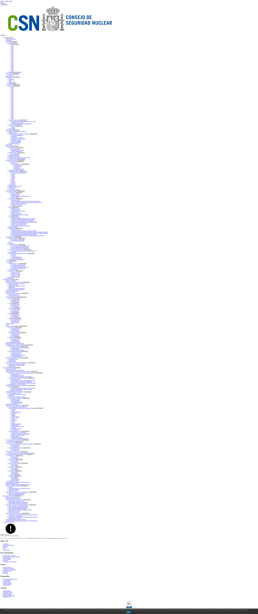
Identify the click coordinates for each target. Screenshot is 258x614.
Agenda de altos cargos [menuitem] (13, 74)
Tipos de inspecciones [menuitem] (13, 294)
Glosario (5, 547)
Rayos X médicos (7, 559)
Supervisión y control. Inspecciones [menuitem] (13, 293)
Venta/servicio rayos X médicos (10, 561)
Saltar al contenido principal (6, 1)
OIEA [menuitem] (10, 207)
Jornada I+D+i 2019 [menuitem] (15, 274)
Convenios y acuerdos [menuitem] (16, 140)
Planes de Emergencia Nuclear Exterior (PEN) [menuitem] (18, 507)
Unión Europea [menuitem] (12, 198)
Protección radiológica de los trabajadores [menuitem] (15, 391)
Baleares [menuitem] (13, 175)
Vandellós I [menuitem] (11, 337)
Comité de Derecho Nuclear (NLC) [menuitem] (18, 224)
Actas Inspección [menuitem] (15, 301)
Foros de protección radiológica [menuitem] (15, 398)
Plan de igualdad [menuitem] (9, 278)
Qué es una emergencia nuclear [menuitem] (12, 497)
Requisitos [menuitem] (11, 487)
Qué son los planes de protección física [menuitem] (17, 364)
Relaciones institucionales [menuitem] (11, 160)
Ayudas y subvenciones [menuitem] (16, 142)
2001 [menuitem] (12, 117)
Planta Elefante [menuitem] (12, 455)
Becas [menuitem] (10, 242)
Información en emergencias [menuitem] (15, 518)
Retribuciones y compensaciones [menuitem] (18, 138)
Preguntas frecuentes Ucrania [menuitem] (17, 122)
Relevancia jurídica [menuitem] (13, 132)
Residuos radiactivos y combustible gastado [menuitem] (20, 196)
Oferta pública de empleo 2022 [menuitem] (17, 240)
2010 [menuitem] (12, 64)
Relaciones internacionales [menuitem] (11, 191)
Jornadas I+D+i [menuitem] (12, 270)
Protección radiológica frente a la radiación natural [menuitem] (16, 385)
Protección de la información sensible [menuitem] (16, 365)
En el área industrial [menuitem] (15, 400)
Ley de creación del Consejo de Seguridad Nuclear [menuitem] (19, 157)
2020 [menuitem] (12, 52)
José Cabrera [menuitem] (11, 327)
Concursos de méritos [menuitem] (13, 244)
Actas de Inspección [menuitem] (13, 490)
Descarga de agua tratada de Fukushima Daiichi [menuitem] (21, 123)
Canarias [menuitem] (13, 176)
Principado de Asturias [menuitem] (16, 411)
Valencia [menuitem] (13, 183)
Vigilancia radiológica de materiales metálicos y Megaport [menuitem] (18, 484)
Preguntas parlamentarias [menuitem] (19, 169)
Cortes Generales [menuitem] (12, 161)
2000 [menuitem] (12, 118)
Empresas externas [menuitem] (15, 436)
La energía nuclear (7, 580)
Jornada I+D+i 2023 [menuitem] (15, 272)
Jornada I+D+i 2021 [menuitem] (15, 273)
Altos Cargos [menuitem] (8, 73)
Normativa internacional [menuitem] (14, 155)
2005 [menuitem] (12, 70)
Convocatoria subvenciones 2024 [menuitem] (18, 264)
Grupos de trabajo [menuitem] (15, 212)
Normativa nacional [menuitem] (13, 152)
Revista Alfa (5, 573)
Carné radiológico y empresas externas (11, 556)
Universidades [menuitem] (12, 188)
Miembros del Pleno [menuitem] (13, 42)
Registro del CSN (7, 596)
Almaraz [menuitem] (10, 298)
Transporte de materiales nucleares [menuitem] (13, 357)
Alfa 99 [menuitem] (13, 127)
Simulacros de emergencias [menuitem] (14, 510)
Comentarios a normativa (8, 568)
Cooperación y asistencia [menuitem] (16, 204)
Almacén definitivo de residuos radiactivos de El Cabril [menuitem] (17, 482)
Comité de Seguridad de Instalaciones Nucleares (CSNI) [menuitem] (23, 218)
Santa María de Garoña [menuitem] (13, 332)
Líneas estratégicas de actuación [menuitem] (18, 355)
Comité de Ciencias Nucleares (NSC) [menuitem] (19, 223)
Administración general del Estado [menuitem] (16, 170)
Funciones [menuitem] (11, 78)
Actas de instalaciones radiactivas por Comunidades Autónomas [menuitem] (22, 408)
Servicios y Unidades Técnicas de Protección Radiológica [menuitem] (21, 444)
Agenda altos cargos (7, 593)
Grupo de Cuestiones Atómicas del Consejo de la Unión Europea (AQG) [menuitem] (26, 202)
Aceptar (128, 612)
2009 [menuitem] (12, 66)
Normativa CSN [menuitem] (12, 147)
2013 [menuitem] (12, 61)
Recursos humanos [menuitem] (10, 236)
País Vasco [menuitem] (13, 182)
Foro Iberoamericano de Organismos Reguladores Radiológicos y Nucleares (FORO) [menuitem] (29, 233)
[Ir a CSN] (59, 35)
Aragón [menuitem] (13, 410)
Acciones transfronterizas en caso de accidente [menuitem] (16, 519)
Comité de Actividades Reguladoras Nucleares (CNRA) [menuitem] (23, 219)
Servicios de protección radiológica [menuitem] (18, 432)
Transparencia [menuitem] (9, 130)
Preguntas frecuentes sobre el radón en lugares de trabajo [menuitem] (23, 388)
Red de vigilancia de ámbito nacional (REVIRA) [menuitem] (21, 381)
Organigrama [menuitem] (8, 40)
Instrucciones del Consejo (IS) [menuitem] (17, 150)
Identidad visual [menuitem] (12, 128)
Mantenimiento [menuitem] (12, 287)
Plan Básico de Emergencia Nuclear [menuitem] (16, 501)
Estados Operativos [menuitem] (10, 323)
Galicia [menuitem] (12, 178)
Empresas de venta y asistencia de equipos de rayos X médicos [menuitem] (22, 453)
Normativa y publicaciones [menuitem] (17, 206)
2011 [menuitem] (12, 63)
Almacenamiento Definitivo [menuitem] (14, 351)
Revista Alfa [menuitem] (11, 125)
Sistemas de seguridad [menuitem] (13, 284)
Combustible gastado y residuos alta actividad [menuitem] (15, 345)
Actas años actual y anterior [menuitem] (14, 295)
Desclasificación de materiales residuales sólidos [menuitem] (21, 376)
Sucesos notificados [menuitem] (15, 302)
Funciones (5, 546)
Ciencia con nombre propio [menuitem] (17, 126)
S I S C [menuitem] (7, 324)
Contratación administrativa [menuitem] (17, 135)
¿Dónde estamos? (7, 590)
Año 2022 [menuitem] (13, 256)
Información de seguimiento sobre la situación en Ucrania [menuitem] (23, 121)
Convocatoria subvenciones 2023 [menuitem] (18, 266)
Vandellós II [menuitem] (11, 318)
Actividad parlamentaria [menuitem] (16, 164)
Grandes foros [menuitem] (12, 228)
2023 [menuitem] (12, 49)
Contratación (6, 543)
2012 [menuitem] (12, 62)
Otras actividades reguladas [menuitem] (17, 437)
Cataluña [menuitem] (13, 177)
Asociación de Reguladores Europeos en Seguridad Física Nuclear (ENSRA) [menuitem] (27, 235)
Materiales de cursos (7, 570)
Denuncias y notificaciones (9, 595)
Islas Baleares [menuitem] (14, 413)
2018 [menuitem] (12, 55)
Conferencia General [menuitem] (15, 209)
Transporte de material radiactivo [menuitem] (13, 485)
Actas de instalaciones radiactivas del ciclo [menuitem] (18, 406)
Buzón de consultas (7, 594)
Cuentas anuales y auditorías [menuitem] (17, 137)
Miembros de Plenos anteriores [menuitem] (15, 72)
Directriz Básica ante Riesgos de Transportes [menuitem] (18, 503)
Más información (6, 558)
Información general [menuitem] (15, 148)
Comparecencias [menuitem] (17, 166)
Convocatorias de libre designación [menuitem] (16, 249)
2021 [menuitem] (12, 51)
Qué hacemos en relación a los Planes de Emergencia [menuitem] (17, 504)
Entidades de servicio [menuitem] (10, 442)
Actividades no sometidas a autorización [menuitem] (19, 438)
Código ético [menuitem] (11, 243)
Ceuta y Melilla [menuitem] (14, 430)
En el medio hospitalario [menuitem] (16, 401)
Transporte (5, 560)
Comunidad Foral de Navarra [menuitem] (17, 426)
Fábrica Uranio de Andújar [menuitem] (14, 463)
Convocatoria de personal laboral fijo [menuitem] (16, 259)
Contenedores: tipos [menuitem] (15, 348)
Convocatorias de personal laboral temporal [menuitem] (18, 253)
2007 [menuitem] (12, 68)
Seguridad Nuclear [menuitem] (15, 195)
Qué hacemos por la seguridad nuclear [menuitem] (14, 282)
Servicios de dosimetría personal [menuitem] (18, 435)
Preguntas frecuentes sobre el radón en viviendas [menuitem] (21, 389)
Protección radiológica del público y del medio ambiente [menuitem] (18, 371)
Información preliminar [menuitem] (11, 280)
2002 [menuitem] (12, 116)
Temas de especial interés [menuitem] (14, 120)
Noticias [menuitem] (10, 86)
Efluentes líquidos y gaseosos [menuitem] (17, 375)
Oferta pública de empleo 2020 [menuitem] (17, 239)
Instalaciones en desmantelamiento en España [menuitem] (15, 454)
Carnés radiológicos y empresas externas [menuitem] (17, 394)
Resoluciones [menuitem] (17, 167)
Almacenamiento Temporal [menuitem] (14, 346)
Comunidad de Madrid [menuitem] (16, 424)
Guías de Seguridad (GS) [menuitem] (16, 151)
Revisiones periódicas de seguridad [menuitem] (16, 289)
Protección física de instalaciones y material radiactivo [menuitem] (17, 492)
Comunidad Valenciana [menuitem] (16, 428)
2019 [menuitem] (12, 54)
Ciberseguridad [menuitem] (12, 366)
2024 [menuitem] (12, 47)
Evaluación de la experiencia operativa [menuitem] (17, 288)
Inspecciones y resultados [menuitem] (14, 489)
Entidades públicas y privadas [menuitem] (15, 186)
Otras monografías (7, 582)
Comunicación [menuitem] (9, 84)
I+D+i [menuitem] (7, 260)
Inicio (2, 2)
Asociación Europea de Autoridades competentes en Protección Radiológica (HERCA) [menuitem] (29, 232)
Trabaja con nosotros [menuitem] (13, 238)
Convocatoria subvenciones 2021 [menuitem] (18, 268)
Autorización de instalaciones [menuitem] (12, 290)
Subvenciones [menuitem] (9, 144)
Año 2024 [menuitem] (13, 254)
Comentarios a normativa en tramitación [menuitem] (17, 158)
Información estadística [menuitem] (16, 141)
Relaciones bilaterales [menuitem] (13, 227)
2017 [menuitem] (12, 56)
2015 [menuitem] (12, 58)
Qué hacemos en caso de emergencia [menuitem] (14, 513)
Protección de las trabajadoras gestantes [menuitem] (17, 396)
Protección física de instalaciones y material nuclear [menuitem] (17, 362)
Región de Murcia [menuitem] (15, 425)
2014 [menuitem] (12, 60)
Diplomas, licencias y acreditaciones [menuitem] (13, 439)
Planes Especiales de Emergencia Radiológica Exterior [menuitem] (20, 509)
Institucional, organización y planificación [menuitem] (17, 131)
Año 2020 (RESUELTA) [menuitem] (16, 258)
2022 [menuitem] (12, 50)
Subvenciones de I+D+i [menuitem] (14, 263)
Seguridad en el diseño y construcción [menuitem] (17, 283)
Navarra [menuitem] (13, 181)
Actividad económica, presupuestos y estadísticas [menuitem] (19, 133)
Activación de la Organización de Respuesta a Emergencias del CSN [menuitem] (23, 514)
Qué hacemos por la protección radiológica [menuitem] (15, 370)
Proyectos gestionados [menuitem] (13, 269)
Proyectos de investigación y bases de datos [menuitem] (20, 225)
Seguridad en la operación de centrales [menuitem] (17, 286)
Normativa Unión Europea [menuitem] (14, 156)
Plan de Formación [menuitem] (13, 252)
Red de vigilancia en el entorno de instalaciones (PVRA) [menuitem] (23, 380)
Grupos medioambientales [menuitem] (14, 189)
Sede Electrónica (4, 4)
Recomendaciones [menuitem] (12, 83)
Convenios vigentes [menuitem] (13, 187)
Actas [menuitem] (10, 44)
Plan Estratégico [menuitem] (9, 75)
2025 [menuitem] (12, 46)
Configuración (251, 609)
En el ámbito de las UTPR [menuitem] (16, 403)
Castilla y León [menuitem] (14, 417)
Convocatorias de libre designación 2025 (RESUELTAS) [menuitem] (23, 251)
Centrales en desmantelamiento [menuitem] (12, 326)
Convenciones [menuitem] (12, 192)
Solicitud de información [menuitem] (14, 143)
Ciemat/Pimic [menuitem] (11, 467)
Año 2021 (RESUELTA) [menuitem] (16, 257)
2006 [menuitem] (12, 69)
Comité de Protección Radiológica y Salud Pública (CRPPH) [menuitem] (24, 222)
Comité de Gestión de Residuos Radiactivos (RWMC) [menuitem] (22, 221)
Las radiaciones (6, 581)
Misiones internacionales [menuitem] (16, 213)
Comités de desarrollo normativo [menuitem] (18, 211)
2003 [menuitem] (12, 115)
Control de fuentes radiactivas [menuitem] (12, 483)
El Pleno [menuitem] (8, 41)
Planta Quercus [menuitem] (12, 459)
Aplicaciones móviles (7, 592)
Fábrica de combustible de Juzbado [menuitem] (13, 342)
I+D (4, 548)
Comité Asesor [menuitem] (9, 77)
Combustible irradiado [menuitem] (13, 359)
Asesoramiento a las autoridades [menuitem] (15, 515)
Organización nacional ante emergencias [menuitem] (14, 499)
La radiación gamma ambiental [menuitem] (15, 390)
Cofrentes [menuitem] (11, 308)
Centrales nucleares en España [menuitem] (12, 297)
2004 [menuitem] (12, 113)
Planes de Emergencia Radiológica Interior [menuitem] (18, 508)
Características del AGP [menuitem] (16, 352)
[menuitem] (4, 37)
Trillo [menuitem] (10, 313)
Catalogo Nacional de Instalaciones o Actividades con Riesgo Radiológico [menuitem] (21, 520)
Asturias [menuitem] (13, 174)
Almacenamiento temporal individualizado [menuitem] (20, 347)
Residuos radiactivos (7, 583)
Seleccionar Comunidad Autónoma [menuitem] (18, 172)
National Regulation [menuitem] (15, 154)
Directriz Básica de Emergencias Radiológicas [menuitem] (18, 502)
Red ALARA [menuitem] (11, 395)
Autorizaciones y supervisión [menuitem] (17, 350)
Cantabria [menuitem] (13, 415)
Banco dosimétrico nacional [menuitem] (14, 393)
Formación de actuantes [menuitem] (14, 512)
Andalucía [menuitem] (13, 409)
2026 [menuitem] (12, 45)
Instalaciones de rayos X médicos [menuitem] (13, 451)
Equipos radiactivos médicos (9, 555)
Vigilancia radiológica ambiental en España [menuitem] (18, 378)
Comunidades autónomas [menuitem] (14, 171)
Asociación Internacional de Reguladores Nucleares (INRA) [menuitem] (24, 234)
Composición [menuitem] (11, 79)
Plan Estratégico (6, 549)
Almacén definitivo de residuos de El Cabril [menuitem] (15, 343)
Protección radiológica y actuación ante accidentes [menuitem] (19, 488)
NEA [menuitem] (10, 216)
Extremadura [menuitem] (14, 420)
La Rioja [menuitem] (13, 422)
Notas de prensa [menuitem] (12, 82)
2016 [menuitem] (12, 57)
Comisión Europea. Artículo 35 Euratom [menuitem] (17, 384)
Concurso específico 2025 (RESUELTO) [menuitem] (20, 248)
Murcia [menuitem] (12, 180)
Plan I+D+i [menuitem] (11, 262)
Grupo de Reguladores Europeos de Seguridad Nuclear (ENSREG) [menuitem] (25, 201)
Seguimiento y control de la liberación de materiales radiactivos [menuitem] (22, 372)
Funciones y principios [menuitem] (11, 39)
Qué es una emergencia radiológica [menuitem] (13, 498)
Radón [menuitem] (10, 386)
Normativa (5, 572)
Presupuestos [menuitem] (14, 136)
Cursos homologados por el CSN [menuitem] (16, 441)
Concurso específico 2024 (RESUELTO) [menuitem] (20, 247)
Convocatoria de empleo (8, 545)
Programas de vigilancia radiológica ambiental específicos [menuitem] (23, 382)
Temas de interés (6, 585)
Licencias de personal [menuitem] (10, 292)
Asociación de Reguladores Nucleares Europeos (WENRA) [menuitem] (24, 230)
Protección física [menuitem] (12, 360)
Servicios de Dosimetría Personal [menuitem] (16, 447)
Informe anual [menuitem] (14, 162)
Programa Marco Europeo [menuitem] (14, 277)
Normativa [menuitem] (8, 146)
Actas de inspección (7, 567)
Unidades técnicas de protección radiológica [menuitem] (20, 433)
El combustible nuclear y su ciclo (10, 579)
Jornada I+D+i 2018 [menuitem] (15, 275)
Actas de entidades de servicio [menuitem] (15, 431)
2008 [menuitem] (12, 67)
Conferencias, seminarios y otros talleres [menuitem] (19, 214)
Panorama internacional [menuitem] (16, 356)
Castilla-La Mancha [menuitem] (15, 416)
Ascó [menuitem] (10, 303)
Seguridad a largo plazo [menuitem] (16, 354)
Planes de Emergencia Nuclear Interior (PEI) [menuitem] (18, 506)
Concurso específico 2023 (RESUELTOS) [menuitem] (20, 245)
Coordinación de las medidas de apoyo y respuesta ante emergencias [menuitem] (23, 517)
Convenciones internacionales (9, 569)
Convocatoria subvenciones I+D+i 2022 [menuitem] (19, 267)
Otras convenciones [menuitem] (15, 197)
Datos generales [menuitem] (14, 457)
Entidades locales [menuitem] (12, 185)
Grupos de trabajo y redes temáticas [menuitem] (18, 203)
